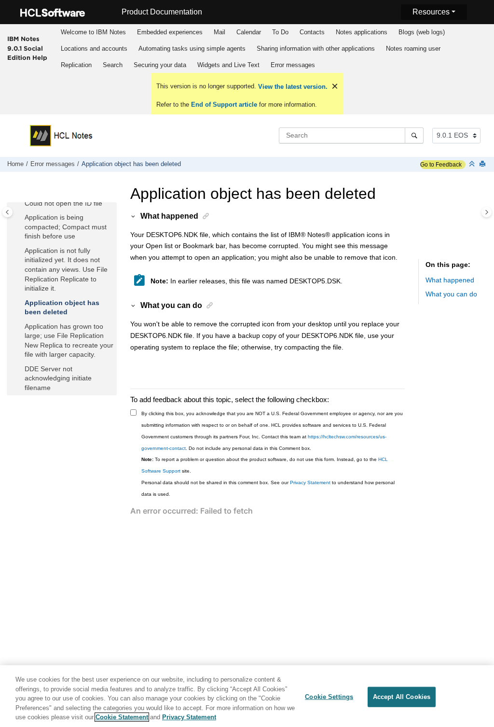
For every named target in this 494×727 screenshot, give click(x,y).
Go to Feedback (441, 164)
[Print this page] (483, 164)
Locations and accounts (94, 48)
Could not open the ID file (63, 203)
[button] (21, 204)
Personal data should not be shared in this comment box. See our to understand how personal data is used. (268, 488)
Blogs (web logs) (421, 32)
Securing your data (160, 65)
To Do (280, 32)
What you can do (451, 294)
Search (113, 65)
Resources (431, 12)
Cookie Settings (329, 696)
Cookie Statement (122, 717)
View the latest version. (292, 86)
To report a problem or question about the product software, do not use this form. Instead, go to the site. (264, 465)
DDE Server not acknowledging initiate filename (58, 378)
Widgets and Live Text (228, 65)
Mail (219, 32)
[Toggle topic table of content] (486, 212)
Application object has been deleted (131, 164)
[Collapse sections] (472, 164)
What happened (449, 280)
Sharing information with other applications (316, 48)
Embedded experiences (170, 32)
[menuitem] (93, 32)
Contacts (312, 32)
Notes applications (361, 32)
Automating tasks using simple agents (192, 48)
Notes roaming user (413, 48)
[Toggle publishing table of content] (7, 212)
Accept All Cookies (401, 696)
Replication (76, 65)
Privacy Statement (310, 482)
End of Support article (224, 104)
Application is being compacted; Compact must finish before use (66, 226)
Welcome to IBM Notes (93, 32)
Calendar (248, 32)
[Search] (414, 135)
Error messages (293, 65)
